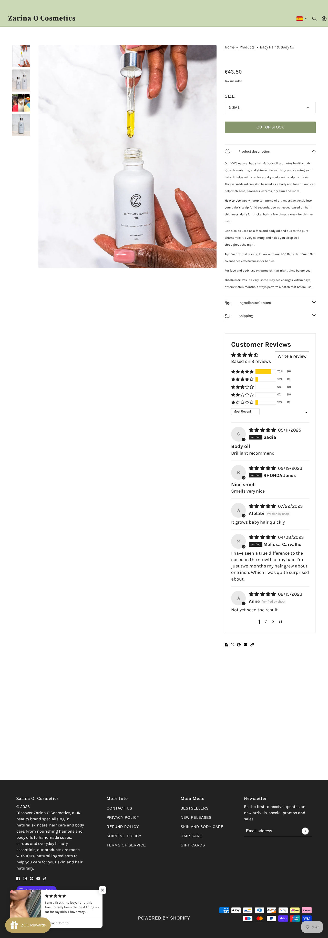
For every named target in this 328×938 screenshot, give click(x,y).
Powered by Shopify (164, 918)
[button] (242, 371)
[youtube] (38, 878)
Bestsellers (195, 808)
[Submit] (305, 830)
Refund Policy (123, 827)
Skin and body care (202, 827)
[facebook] (18, 878)
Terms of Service (126, 845)
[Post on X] (232, 644)
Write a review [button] (292, 356)
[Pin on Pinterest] (239, 644)
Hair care (191, 836)
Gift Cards (193, 845)
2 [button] (266, 622)
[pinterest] (31, 878)
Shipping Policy (124, 836)
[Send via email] (245, 644)
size (230, 96)
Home (229, 47)
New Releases (196, 817)
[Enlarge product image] (127, 156)
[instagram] (25, 878)
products (247, 47)
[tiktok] (45, 878)
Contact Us (119, 808)
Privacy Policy (123, 817)
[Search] (314, 19)
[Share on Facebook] (226, 644)
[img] (263, 430)
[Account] (324, 19)
